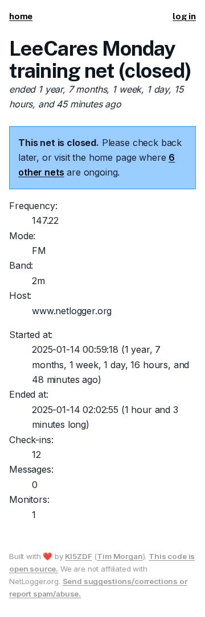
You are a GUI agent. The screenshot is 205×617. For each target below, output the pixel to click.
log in (184, 16)
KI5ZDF (78, 556)
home (20, 16)
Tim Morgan (119, 556)
